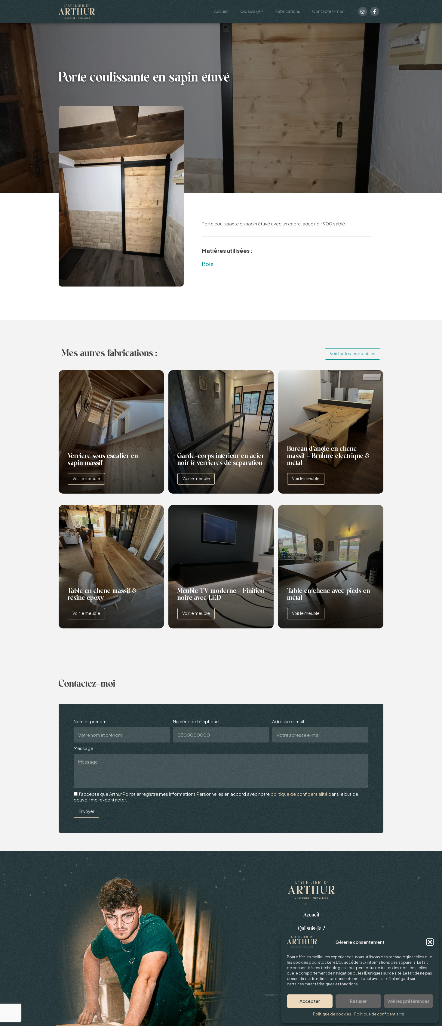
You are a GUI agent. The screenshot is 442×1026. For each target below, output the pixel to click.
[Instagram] (362, 11)
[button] (430, 942)
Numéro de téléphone (196, 721)
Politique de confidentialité (379, 1014)
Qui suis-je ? (251, 11)
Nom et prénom (90, 721)
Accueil (221, 11)
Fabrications (287, 11)
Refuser (358, 1001)
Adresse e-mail (288, 721)
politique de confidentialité (299, 794)
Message (83, 748)
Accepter (309, 1001)
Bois (207, 263)
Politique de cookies (332, 1014)
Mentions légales (276, 995)
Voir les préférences (408, 1001)
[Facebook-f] (374, 11)
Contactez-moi (327, 11)
